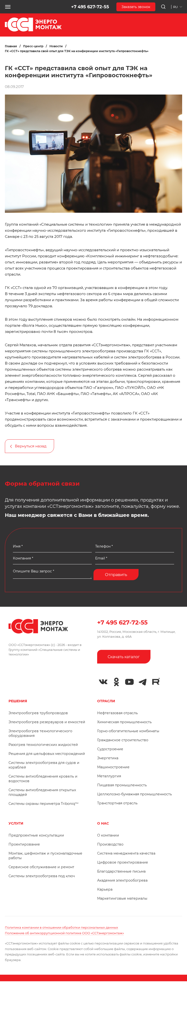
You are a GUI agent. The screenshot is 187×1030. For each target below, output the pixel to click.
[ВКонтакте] (103, 682)
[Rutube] (156, 681)
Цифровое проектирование (122, 862)
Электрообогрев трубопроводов (38, 713)
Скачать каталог (124, 657)
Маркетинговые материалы (122, 898)
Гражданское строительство (122, 740)
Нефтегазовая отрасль (117, 713)
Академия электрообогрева (122, 880)
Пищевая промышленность (122, 785)
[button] (8, 7)
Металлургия (109, 776)
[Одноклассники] (116, 682)
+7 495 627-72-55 (90, 7)
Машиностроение (113, 767)
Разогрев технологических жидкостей (43, 744)
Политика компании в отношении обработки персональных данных (61, 927)
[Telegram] (143, 682)
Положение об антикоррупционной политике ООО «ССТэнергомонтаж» (64, 933)
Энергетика (107, 758)
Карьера (104, 889)
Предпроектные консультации (36, 835)
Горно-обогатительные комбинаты (128, 731)
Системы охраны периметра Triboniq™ (43, 803)
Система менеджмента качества (126, 853)
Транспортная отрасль (117, 803)
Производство (110, 844)
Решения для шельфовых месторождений (47, 753)
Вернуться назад (31, 446)
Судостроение (110, 749)
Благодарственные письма (121, 871)
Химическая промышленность (124, 722)
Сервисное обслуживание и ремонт (41, 867)
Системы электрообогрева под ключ (42, 876)
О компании (108, 835)
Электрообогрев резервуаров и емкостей (47, 722)
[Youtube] (129, 682)
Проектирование (24, 844)
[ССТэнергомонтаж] (33, 30)
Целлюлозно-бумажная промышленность (134, 794)
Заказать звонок (136, 7)
